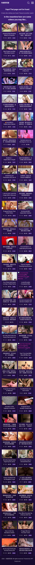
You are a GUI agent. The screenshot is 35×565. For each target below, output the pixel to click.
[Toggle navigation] (32, 3)
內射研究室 (5, 2)
